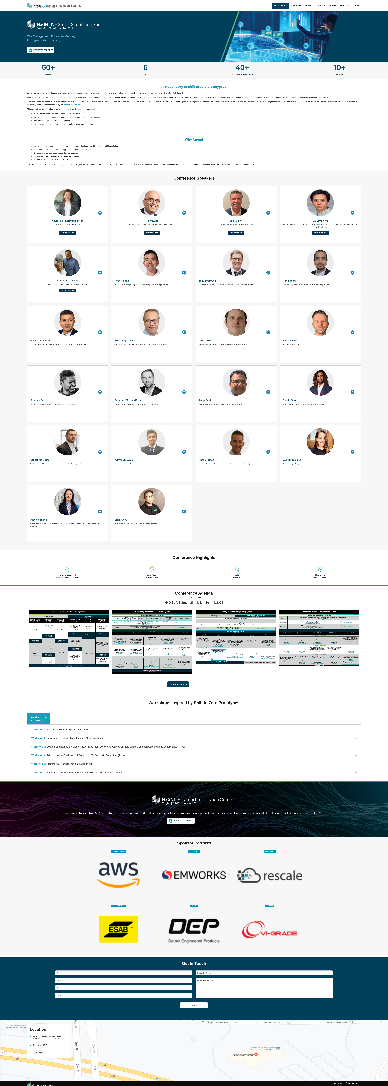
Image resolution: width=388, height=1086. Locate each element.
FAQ (342, 5)
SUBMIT (194, 1005)
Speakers (296, 5)
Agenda (309, 5)
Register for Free (43, 50)
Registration (280, 5)
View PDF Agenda (176, 684)
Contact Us (353, 5)
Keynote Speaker (68, 233)
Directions (39, 1052)
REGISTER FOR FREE (183, 821)
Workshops (39, 719)
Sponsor (321, 5)
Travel (332, 5)
